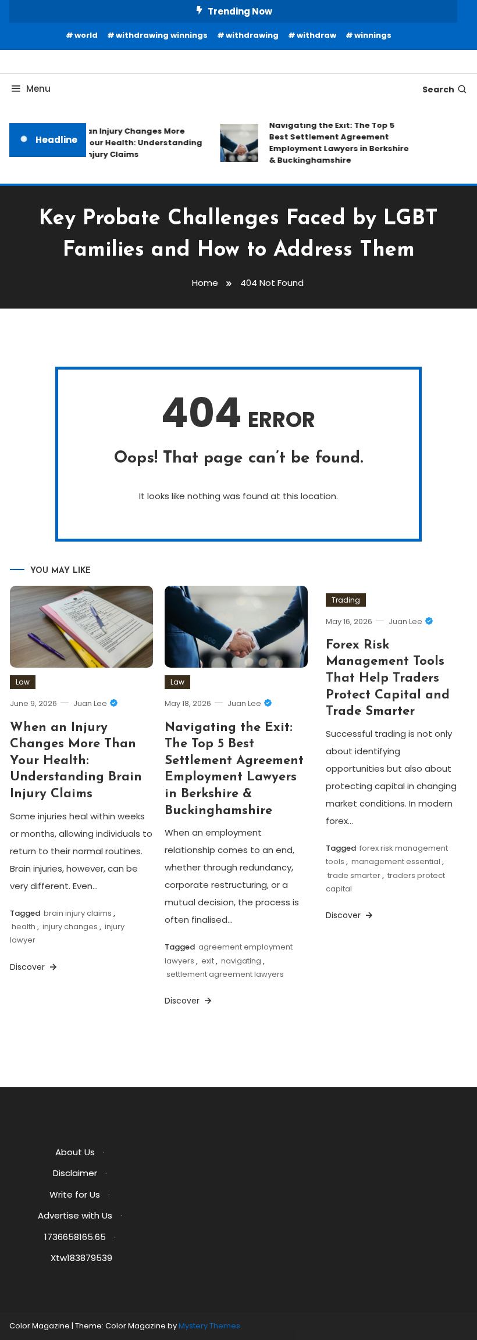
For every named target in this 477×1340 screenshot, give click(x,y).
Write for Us (74, 1194)
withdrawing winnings (162, 35)
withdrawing (252, 35)
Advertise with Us (75, 1215)
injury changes (70, 926)
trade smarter (354, 875)
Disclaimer (75, 1173)
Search (438, 89)
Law (23, 682)
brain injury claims (78, 913)
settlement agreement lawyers (225, 974)
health (23, 926)
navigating (241, 960)
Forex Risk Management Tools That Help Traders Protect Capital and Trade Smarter (388, 678)
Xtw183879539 (81, 1258)
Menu (38, 89)
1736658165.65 (75, 1237)
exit (207, 960)
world (86, 35)
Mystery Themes (209, 1325)
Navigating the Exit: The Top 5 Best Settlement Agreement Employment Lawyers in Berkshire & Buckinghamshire (335, 143)
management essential (395, 861)
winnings (372, 35)
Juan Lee (90, 703)
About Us (75, 1152)
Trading (346, 600)
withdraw (316, 35)
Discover (28, 967)
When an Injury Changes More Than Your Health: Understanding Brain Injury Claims (127, 143)
